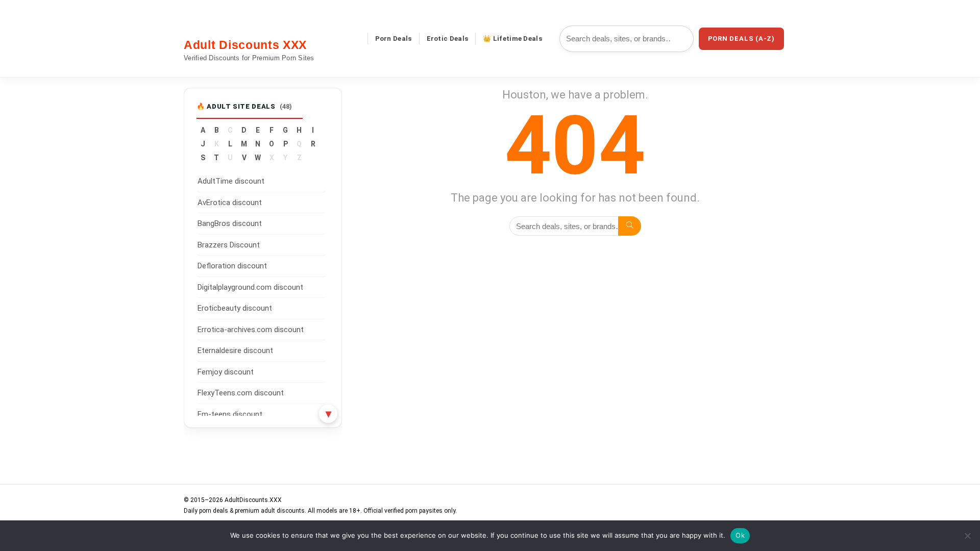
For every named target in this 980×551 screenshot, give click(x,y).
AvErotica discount (230, 202)
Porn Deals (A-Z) (741, 38)
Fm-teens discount (230, 414)
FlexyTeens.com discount (241, 392)
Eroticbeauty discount (235, 308)
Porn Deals (393, 38)
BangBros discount (230, 223)
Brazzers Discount (229, 244)
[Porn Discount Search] (629, 226)
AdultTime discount (231, 181)
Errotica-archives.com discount (251, 329)
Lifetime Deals (517, 38)
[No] (967, 536)
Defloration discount (232, 265)
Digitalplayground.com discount (250, 287)
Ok (740, 535)
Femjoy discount (226, 372)
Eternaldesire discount (235, 350)
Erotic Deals (448, 38)
